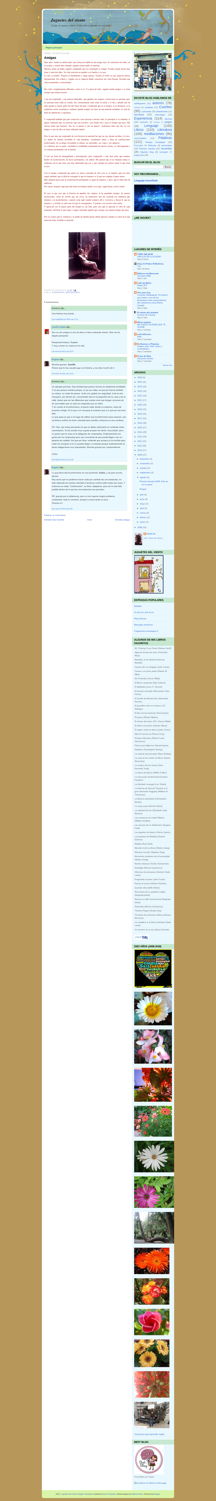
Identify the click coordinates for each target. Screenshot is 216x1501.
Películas (152, 145)
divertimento (162, 111)
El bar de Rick (144, 356)
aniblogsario (139, 103)
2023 (140, 391)
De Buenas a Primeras (148, 344)
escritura (139, 114)
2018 (140, 414)
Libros (139, 130)
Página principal (54, 47)
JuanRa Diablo (59, 327)
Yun (139, 266)
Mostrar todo (167, 365)
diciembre (145, 459)
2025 (140, 382)
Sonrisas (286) (144, 276)
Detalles (138, 606)
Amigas (50, 58)
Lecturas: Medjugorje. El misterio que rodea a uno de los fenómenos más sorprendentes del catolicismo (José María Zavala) (152, 300)
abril (142, 508)
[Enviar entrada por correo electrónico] (74, 290)
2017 (140, 418)
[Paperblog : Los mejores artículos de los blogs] (141, 939)
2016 (140, 423)
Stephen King (147, 152)
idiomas (168, 119)
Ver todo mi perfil (153, 538)
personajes (167, 145)
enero (143, 522)
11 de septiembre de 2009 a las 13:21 (65, 319)
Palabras (165, 138)
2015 (140, 427)
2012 (140, 441)
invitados (157, 122)
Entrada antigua (122, 520)
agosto (143, 477)
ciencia (137, 107)
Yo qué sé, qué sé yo (144, 612)
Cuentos (165, 107)
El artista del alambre (147, 312)
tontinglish (163, 152)
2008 (140, 527)
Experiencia (58, 292)
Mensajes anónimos (143, 625)
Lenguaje (151, 126)
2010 (140, 450)
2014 (140, 432)
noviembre (145, 463)
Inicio (89, 520)
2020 (140, 405)
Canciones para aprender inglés (149, 1434)
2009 (140, 455)
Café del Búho (144, 283)
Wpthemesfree (137, 1494)
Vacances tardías (145, 358)
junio (142, 499)
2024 (140, 386)
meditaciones (73, 292)
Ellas (139, 337)
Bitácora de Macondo (148, 273)
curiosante (146, 111)
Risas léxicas (140, 618)
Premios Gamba (147, 148)
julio (142, 494)
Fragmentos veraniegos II (146, 631)
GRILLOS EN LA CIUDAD (149, 257)
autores (158, 103)
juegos (168, 121)
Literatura (165, 130)
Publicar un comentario (55, 515)
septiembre (145, 472)
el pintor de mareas (146, 315)
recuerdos (166, 148)
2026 (140, 377)
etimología (160, 115)
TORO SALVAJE (145, 254)
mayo (143, 504)
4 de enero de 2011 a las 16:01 (62, 373)
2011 (139, 446)
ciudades (149, 107)
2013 (140, 436)
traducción (139, 155)
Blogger (157, 1494)
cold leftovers (144, 334)
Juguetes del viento (68, 20)
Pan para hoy (143, 292)
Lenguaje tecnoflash (146, 180)
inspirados (144, 122)
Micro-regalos (144, 322)
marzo (143, 513)
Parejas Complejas (155, 142)
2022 (140, 395)
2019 (140, 409)
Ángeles (55, 359)
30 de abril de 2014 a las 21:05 (62, 460)
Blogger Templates (85, 1494)
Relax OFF (142, 285)
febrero (143, 517)
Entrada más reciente (54, 520)
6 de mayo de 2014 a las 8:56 (62, 509)
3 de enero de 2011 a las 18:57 (62, 351)
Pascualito (138, 145)
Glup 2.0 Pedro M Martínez (150, 264)
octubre (144, 468)
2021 (140, 400)
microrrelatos (140, 138)
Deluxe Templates (109, 1494)
